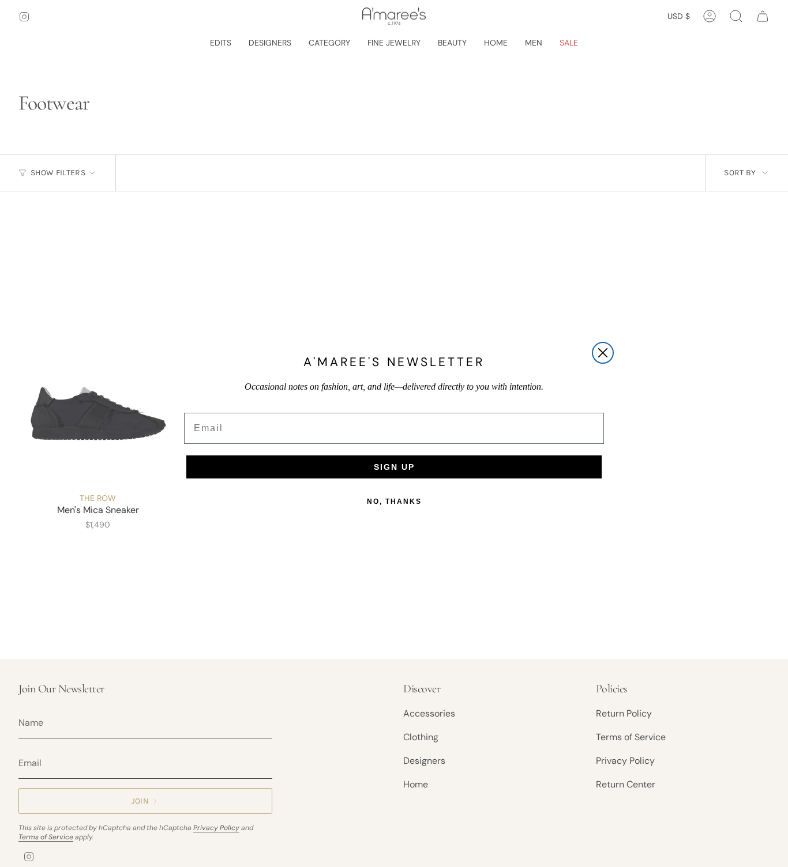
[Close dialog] (602, 352)
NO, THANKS (394, 501)
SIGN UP (394, 467)
